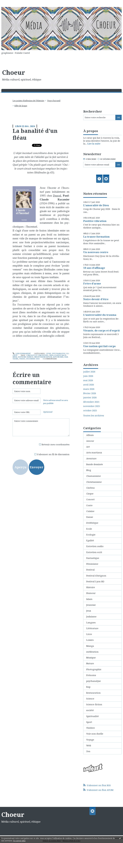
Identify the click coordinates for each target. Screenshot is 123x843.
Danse (89, 516)
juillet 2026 (89, 371)
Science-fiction (94, 704)
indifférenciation (43, 357)
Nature (90, 663)
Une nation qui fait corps (99, 346)
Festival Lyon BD (95, 581)
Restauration (93, 692)
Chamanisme (93, 475)
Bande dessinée (94, 464)
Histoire (90, 587)
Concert (90, 499)
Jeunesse (91, 604)
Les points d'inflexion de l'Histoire (28, 100)
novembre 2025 (91, 406)
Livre (48, 353)
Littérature (92, 628)
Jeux (88, 610)
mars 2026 (88, 389)
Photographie (93, 669)
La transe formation (96, 236)
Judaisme (91, 616)
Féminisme (92, 563)
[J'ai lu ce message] (120, 838)
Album (90, 435)
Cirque (89, 493)
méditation (92, 651)
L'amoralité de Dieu (96, 205)
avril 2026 (88, 384)
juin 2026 (88, 376)
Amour (90, 440)
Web (88, 745)
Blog (88, 470)
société (90, 710)
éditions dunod (25, 357)
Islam (89, 599)
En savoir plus (19, 840)
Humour (91, 593)
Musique (91, 657)
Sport (89, 721)
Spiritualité (92, 716)
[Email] (106, 179)
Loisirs (90, 639)
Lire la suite (93, 143)
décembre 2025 (91, 401)
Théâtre (90, 727)
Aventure (91, 458)
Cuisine (90, 511)
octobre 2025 (90, 410)
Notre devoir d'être (95, 299)
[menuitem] (29, 100)
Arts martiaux (94, 452)
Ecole (89, 528)
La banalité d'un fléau (35, 134)
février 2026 (89, 393)
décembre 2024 (32, 359)
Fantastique (92, 557)
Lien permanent (23, 353)
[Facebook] (99, 179)
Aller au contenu (10, 2)
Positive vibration (94, 221)
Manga (90, 645)
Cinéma (90, 487)
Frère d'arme (92, 283)
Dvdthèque (92, 522)
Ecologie (90, 534)
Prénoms (91, 675)
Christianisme (94, 481)
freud (22, 359)
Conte (89, 505)
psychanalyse (58, 353)
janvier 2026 (90, 397)
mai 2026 (88, 380)
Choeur (13, 72)
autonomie (58, 357)
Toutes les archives (93, 415)
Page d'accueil (53, 100)
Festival (90, 569)
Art (88, 446)
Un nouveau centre (95, 252)
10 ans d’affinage (94, 268)
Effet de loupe (20, 105)
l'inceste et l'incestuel (37, 355)
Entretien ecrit (94, 552)
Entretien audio (95, 546)
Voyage (90, 739)
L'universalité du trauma (99, 315)
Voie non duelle (94, 733)
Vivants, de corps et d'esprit (101, 330)
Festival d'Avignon (96, 575)
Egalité (90, 540)
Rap (88, 686)
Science (90, 698)
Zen (88, 751)
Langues (91, 622)
